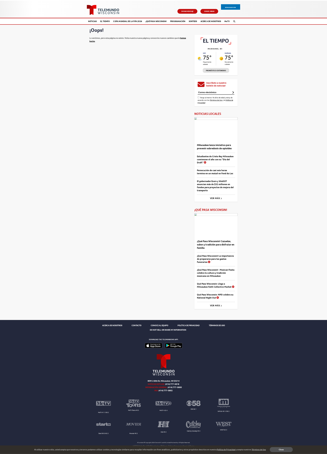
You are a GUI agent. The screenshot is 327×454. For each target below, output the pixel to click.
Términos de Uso (216, 100)
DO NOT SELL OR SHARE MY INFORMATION (168, 330)
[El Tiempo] (216, 43)
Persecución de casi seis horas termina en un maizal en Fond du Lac (215, 172)
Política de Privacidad (226, 449)
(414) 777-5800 (175, 387)
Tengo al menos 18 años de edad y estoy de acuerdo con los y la (215, 100)
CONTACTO (136, 325)
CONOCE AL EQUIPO (159, 325)
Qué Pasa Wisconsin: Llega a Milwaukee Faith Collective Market (214, 285)
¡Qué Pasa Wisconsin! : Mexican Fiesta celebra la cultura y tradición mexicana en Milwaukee (215, 273)
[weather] (200, 58)
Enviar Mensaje (187, 11)
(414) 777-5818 (172, 384)
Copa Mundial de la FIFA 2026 (127, 21)
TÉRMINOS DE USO (217, 325)
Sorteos (193, 21)
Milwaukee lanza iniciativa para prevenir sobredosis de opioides (214, 146)
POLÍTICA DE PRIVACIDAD (189, 325)
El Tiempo (105, 21)
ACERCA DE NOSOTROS (112, 325)
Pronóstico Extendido (216, 70)
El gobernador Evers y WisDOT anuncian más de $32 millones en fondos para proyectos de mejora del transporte (215, 186)
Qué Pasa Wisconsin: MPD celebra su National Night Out (215, 296)
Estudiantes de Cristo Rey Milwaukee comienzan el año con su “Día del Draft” (215, 159)
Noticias (92, 21)
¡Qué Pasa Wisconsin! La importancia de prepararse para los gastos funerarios (215, 259)
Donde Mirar (209, 11)
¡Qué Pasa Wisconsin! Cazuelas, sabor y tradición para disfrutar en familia (215, 245)
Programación (177, 21)
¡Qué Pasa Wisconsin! (156, 21)
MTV (227, 21)
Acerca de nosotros (211, 21)
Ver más (215, 198)
